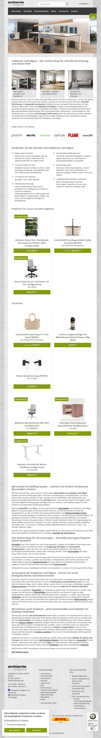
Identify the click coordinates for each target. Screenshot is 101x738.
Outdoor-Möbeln (26, 622)
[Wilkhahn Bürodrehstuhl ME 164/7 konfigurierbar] (32, 409)
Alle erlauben (14, 730)
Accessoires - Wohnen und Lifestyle (75, 93)
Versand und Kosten (49, 690)
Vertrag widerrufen (49, 703)
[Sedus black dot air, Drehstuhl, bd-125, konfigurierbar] (32, 268)
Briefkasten (54, 645)
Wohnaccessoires (19, 586)
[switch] (92, 728)
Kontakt (44, 680)
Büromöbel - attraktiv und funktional (19, 93)
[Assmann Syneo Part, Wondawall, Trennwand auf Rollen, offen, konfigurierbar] (32, 227)
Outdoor (74, 11)
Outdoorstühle (60, 564)
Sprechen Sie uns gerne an (63, 533)
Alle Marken (45, 678)
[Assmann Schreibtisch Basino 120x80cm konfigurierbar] (32, 451)
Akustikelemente (41, 11)
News (43, 699)
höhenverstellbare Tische (75, 513)
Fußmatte (84, 645)
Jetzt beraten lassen (20, 652)
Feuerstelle (81, 640)
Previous (12, 37)
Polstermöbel (73, 551)
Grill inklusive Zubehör (48, 640)
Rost (49, 642)
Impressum (45, 683)
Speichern (36, 730)
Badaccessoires (80, 599)
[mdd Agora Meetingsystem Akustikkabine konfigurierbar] (72, 409)
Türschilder (36, 590)
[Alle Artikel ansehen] (17, 135)
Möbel (53, 11)
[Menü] (97, 713)
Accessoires (63, 11)
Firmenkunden (47, 676)
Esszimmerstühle (40, 562)
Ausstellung (45, 673)
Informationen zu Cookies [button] (16, 720)
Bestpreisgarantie (79, 676)
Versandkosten (57, 733)
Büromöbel (16, 11)
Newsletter (45, 697)
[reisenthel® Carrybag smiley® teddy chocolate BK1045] (72, 227)
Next (93, 37)
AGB (42, 685)
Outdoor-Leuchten (43, 632)
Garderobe (16, 597)
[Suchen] (67, 4)
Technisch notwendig (16, 725)
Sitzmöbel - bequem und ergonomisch (50, 92)
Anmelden (83, 3)
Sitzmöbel (28, 11)
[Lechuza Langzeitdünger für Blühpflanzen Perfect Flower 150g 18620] (72, 321)
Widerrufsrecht (47, 695)
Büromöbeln (64, 508)
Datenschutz (46, 688)
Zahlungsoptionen (48, 692)
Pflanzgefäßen (40, 592)
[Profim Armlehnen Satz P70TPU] (32, 362)
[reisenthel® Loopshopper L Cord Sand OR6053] (32, 321)
